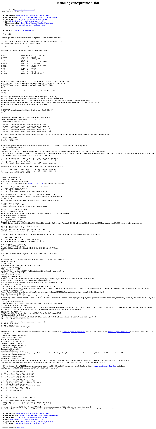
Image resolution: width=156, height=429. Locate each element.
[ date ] (22, 23)
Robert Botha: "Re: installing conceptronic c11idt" (32, 15)
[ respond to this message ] (23, 25)
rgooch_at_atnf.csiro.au (36, 183)
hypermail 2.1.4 (20, 427)
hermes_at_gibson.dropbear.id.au (74, 332)
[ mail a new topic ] (39, 25)
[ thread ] (28, 23)
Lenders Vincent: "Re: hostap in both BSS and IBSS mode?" (39, 17)
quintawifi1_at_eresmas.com (23, 30)
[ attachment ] (49, 23)
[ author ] (41, 23)
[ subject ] (34, 23)
